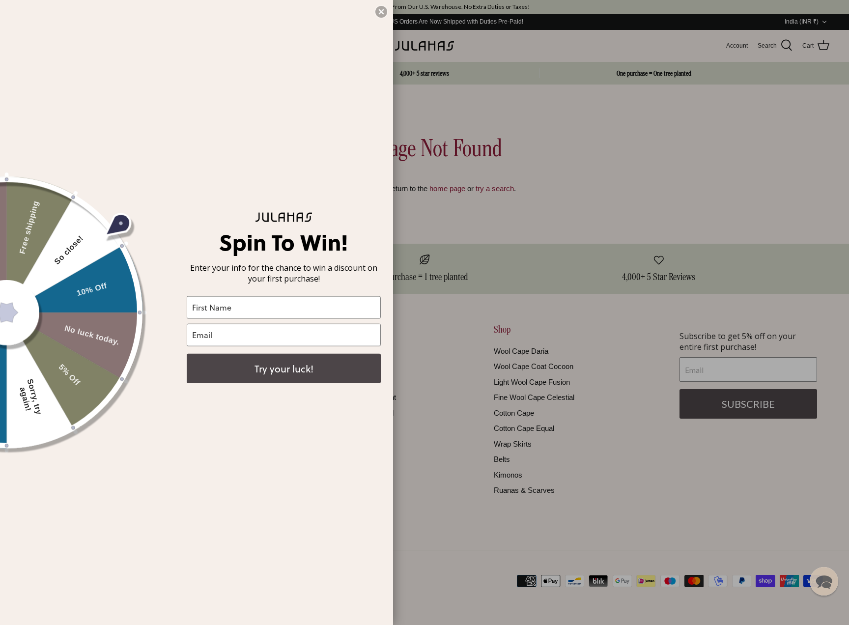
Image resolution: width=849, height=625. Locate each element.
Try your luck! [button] (284, 368)
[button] (824, 581)
